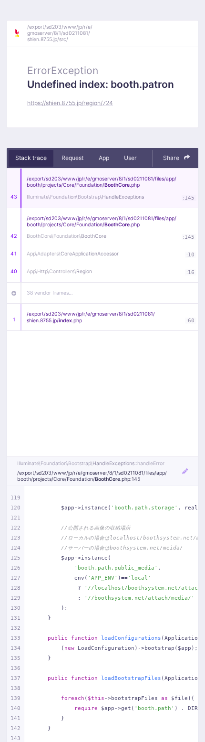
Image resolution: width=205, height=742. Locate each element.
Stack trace (31, 157)
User (130, 157)
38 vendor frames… (50, 293)
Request (72, 157)
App (104, 157)
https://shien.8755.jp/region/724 (70, 102)
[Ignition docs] (20, 33)
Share (172, 157)
